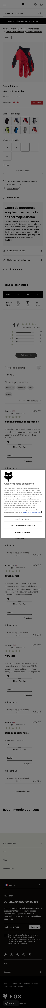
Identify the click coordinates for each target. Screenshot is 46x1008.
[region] (23, 504)
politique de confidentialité (32, 512)
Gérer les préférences (23, 519)
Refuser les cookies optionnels (23, 525)
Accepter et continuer (23, 532)
